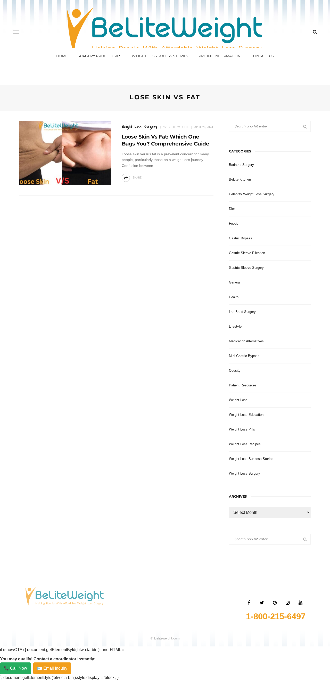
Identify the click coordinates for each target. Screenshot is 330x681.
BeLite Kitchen (240, 179)
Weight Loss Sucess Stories (160, 56)
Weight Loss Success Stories (251, 459)
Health (233, 297)
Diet (232, 209)
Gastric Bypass (240, 238)
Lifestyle (235, 326)
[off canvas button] (16, 32)
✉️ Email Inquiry (52, 668)
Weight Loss (238, 400)
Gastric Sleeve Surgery (246, 268)
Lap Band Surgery (242, 312)
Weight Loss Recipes (245, 444)
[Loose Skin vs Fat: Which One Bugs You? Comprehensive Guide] (65, 152)
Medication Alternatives (246, 341)
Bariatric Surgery (241, 165)
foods (233, 223)
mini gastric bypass (244, 356)
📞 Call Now (15, 668)
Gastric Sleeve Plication (247, 253)
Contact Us (262, 56)
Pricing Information (219, 56)
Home (62, 56)
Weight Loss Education (246, 415)
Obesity (235, 370)
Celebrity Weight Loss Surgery (251, 194)
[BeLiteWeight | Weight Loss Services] (64, 596)
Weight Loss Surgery (139, 126)
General (235, 282)
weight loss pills (242, 429)
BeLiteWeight (178, 127)
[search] (315, 32)
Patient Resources (243, 385)
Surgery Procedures (99, 56)
